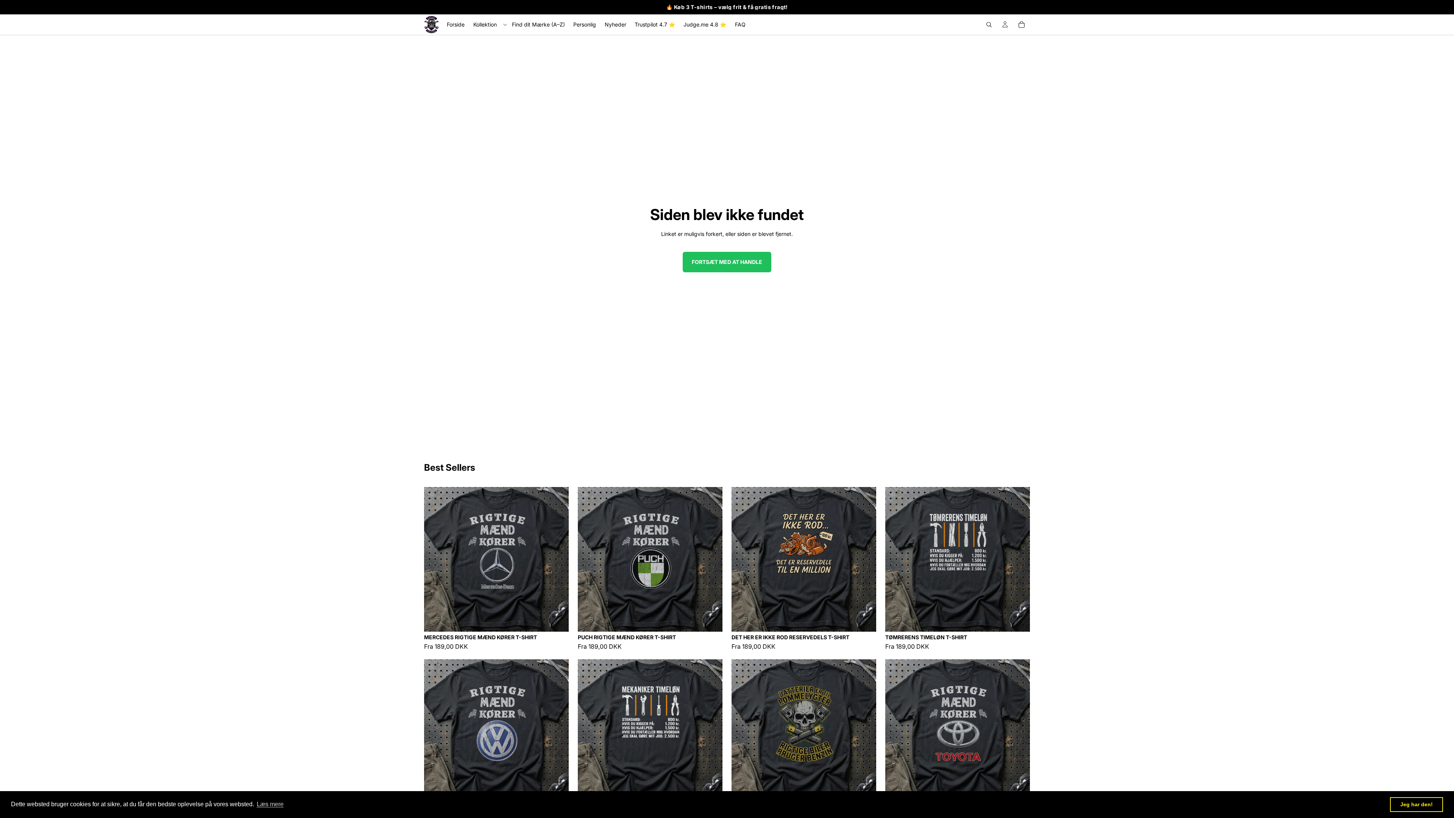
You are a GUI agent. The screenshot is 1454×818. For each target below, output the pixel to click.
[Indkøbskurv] (1021, 24)
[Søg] (989, 24)
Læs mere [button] (270, 804)
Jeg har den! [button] (1416, 804)
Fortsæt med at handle (727, 262)
